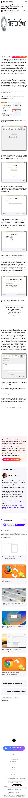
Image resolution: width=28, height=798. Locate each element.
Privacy (13, 769)
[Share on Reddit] (2, 57)
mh (14, 796)
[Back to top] (14, 740)
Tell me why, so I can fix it (14, 410)
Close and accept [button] (17, 785)
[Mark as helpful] (18, 407)
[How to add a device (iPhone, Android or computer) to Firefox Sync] (14, 548)
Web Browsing (5, 700)
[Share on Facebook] (7, 57)
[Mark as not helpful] (21, 407)
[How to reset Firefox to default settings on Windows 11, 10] (14, 618)
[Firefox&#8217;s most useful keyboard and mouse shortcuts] (14, 595)
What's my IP (13, 756)
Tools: (13, 754)
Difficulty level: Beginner (7, 697)
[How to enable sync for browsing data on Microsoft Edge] (14, 641)
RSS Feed (13, 774)
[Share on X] (4, 57)
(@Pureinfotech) (14, 10)
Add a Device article (21, 349)
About (13, 767)
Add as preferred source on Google (14, 748)
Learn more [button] (16, 782)
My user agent (13, 761)
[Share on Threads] (9, 57)
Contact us (13, 772)
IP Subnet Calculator (13, 759)
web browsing (9, 79)
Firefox (21, 264)
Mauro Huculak (8, 10)
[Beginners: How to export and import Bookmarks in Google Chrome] (14, 664)
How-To (16, 697)
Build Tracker (13, 763)
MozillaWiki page (8, 401)
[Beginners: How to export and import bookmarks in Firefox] (14, 571)
